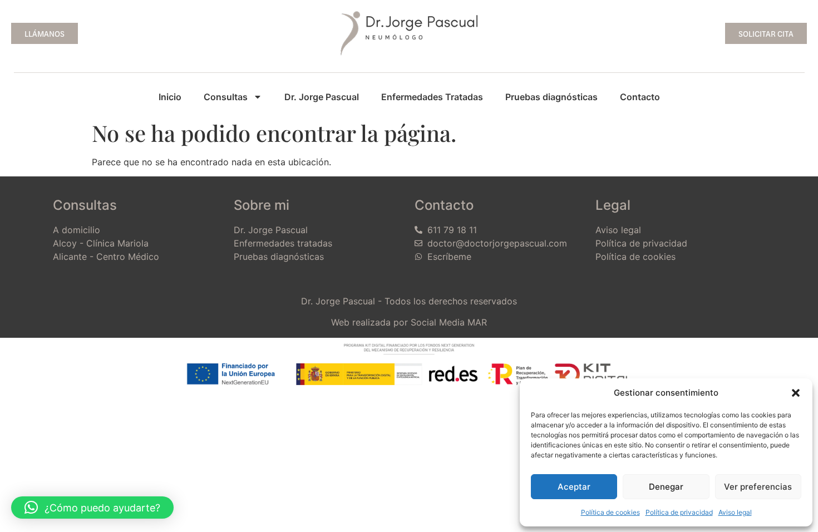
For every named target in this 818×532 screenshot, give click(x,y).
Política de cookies (610, 512)
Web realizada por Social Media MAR (409, 322)
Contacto (640, 96)
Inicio (170, 96)
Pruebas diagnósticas (551, 96)
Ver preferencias (758, 486)
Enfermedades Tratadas (432, 96)
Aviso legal (735, 512)
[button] (795, 392)
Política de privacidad (679, 512)
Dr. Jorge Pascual (321, 96)
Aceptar (574, 486)
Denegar (666, 486)
